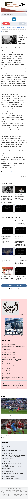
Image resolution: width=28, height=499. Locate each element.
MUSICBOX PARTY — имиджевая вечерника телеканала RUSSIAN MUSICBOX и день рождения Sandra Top (13, 457)
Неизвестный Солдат (9, 172)
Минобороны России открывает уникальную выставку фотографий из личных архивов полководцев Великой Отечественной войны (20, 220)
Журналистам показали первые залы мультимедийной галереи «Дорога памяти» (21, 262)
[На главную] (12, 4)
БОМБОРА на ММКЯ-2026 (9, 354)
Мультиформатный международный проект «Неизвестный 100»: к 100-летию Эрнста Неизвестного (7, 199)
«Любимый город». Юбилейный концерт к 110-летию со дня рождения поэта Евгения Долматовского (14, 347)
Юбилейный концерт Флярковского (11, 478)
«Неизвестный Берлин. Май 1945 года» (21, 279)
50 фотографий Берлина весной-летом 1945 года (7, 217)
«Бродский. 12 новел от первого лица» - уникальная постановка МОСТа (13, 360)
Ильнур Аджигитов (20, 172)
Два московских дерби (8, 366)
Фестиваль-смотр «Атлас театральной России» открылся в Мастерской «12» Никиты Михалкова (12, 377)
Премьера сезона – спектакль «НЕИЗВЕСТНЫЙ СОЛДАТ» (19, 199)
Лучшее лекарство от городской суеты (12, 473)
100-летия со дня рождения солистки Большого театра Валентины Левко (12, 449)
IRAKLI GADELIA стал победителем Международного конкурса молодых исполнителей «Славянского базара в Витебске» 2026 (12, 466)
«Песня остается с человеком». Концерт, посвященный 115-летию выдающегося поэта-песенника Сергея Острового (13, 385)
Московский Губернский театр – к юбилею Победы (6, 260)
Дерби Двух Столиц (7, 371)
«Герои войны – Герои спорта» (7, 279)
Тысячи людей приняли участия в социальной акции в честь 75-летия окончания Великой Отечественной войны (20, 241)
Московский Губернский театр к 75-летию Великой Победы (7, 240)
